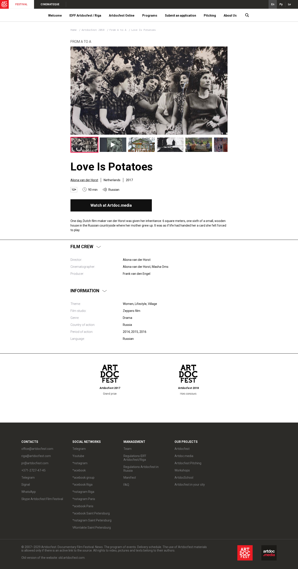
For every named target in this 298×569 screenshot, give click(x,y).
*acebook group (83, 477)
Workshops (182, 470)
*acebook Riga (82, 484)
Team (127, 448)
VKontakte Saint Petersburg (91, 527)
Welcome (55, 15)
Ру (281, 4)
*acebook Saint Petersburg (91, 513)
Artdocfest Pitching (188, 463)
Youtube (78, 456)
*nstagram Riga (83, 491)
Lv (289, 4)
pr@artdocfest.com (34, 463)
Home (73, 29)
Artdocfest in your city (190, 484)
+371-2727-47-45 (33, 470)
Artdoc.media (184, 456)
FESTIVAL (21, 4)
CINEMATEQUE (50, 4)
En (272, 4)
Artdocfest (182, 448)
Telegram (79, 448)
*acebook (79, 470)
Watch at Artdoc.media (111, 205)
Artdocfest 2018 (94, 29)
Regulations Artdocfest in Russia (141, 468)
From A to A (119, 29)
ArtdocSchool (184, 477)
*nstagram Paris (83, 499)
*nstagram (79, 463)
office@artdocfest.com (37, 448)
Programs (149, 15)
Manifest (129, 477)
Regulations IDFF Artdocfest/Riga (134, 457)
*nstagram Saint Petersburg (91, 520)
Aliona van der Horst (84, 180)
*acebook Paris (82, 506)
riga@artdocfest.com (36, 456)
